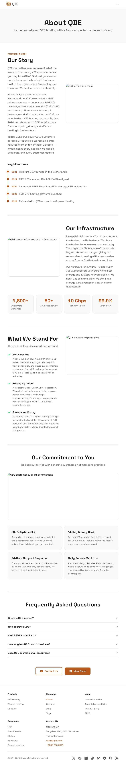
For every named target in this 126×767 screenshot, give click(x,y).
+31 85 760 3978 (54, 745)
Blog (48, 708)
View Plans (80, 671)
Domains (12, 708)
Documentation (16, 745)
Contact (50, 704)
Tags (48, 713)
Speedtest (13, 740)
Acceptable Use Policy (96, 704)
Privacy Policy (92, 708)
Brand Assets (14, 731)
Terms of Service (93, 699)
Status (11, 736)
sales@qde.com (54, 740)
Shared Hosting (16, 704)
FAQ (10, 726)
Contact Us (51, 671)
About (49, 699)
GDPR (87, 713)
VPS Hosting (14, 699)
